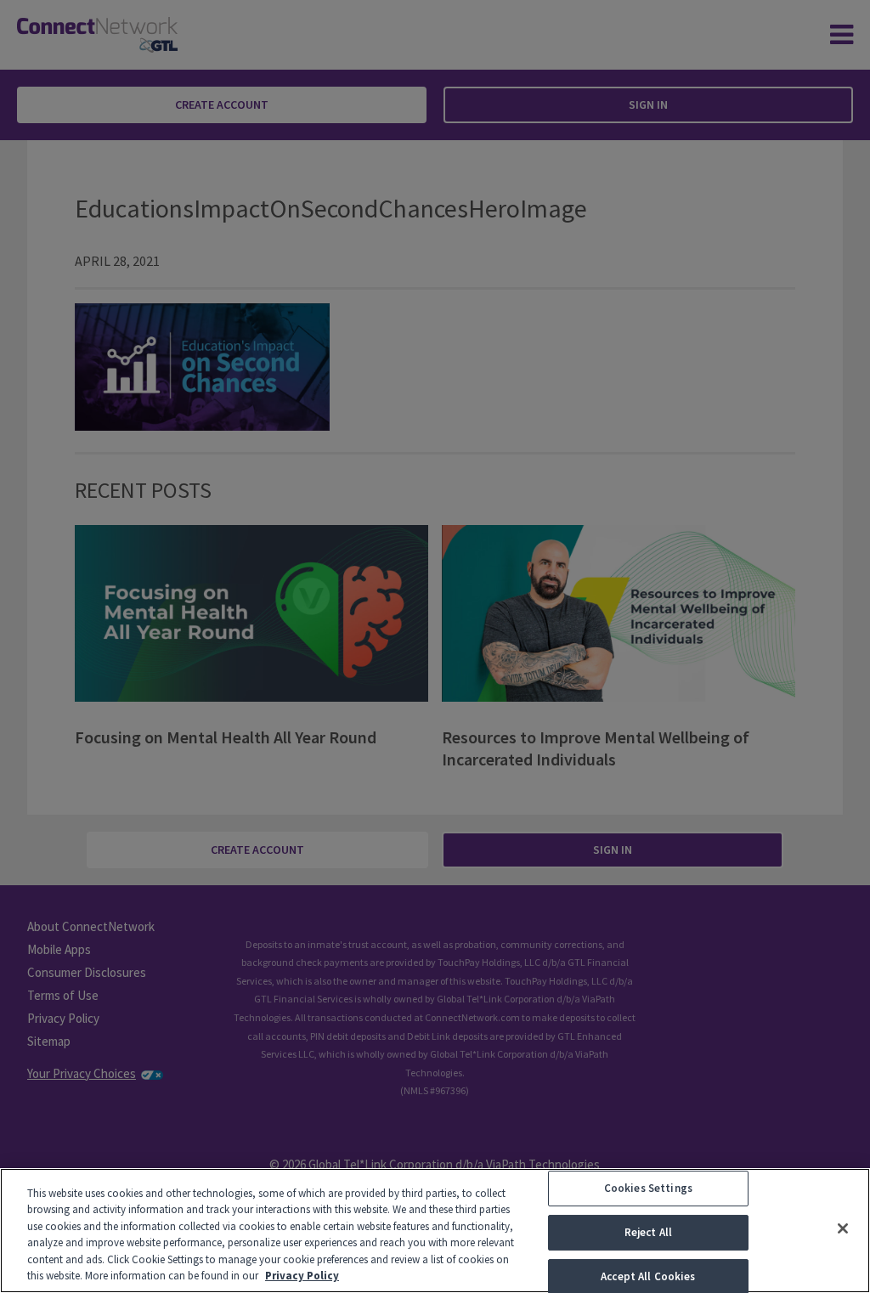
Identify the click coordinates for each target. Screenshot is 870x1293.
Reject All (648, 1232)
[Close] (843, 1228)
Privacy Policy (302, 1275)
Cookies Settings (648, 1189)
